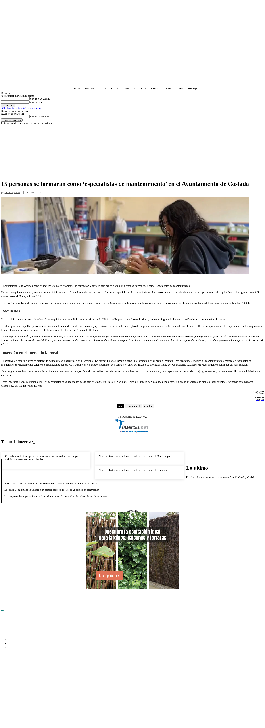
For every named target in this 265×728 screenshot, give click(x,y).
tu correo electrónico (39, 116)
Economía (7, 130)
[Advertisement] (125, 155)
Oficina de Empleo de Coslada (81, 329)
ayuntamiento (133, 406)
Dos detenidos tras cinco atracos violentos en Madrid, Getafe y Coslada (220, 477)
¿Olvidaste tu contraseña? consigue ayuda (21, 108)
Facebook (11, 665)
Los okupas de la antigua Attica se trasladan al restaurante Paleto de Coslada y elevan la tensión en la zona (55, 496)
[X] (36, 665)
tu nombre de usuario (40, 98)
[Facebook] (3, 665)
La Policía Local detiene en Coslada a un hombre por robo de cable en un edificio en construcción (51, 490)
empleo (148, 406)
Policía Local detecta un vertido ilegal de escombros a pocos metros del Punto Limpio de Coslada (51, 483)
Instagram (27, 665)
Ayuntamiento (171, 360)
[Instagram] (20, 665)
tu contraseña (36, 102)
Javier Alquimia (12, 192)
